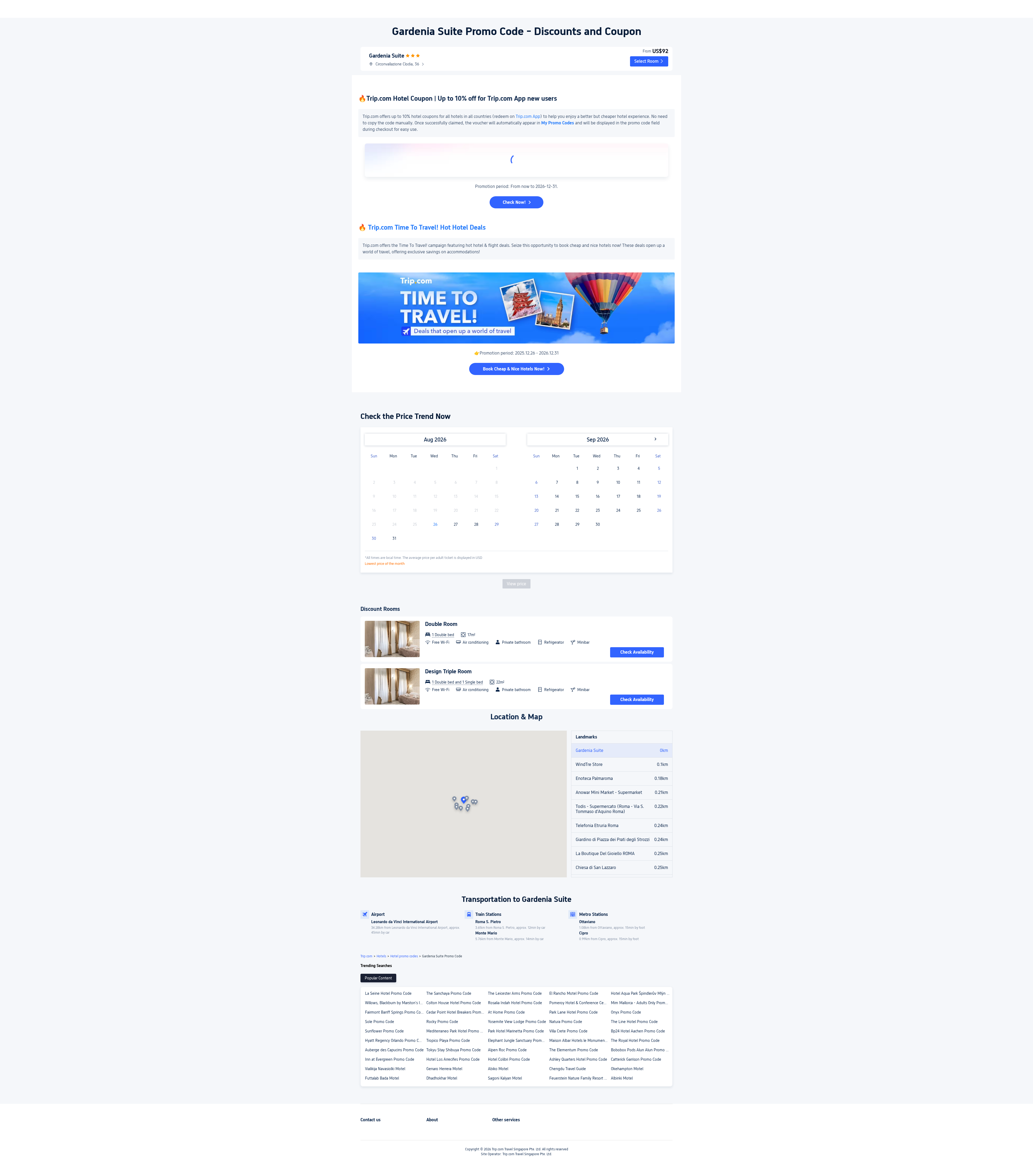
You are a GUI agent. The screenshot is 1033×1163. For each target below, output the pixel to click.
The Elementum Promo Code (573, 1050)
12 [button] (659, 482)
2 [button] (598, 468)
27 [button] (456, 524)
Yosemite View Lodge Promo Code (517, 1022)
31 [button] (394, 538)
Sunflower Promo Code (384, 1031)
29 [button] (497, 524)
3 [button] (618, 468)
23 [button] (598, 510)
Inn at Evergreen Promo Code (389, 1059)
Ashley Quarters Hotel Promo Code (578, 1059)
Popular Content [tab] (378, 978)
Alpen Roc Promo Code (507, 1050)
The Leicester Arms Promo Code (515, 993)
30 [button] (374, 538)
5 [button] (659, 468)
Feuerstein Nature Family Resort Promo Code (579, 1078)
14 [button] (557, 496)
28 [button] (476, 524)
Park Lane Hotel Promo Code (573, 1012)
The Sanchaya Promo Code (448, 993)
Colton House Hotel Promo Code (453, 1003)
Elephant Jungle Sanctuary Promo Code (518, 1040)
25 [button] (639, 510)
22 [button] (577, 510)
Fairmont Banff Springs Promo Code (395, 1012)
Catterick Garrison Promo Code (636, 1059)
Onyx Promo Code (626, 1012)
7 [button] (557, 482)
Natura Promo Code (565, 1022)
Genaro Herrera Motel (444, 1069)
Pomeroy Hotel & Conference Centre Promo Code (579, 1003)
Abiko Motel (498, 1069)
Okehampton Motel (627, 1069)
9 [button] (598, 482)
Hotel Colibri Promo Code (509, 1059)
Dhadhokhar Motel (441, 1078)
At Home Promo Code (506, 1012)
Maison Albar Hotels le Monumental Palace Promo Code (579, 1040)
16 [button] (598, 496)
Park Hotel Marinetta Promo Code (516, 1031)
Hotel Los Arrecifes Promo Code (453, 1059)
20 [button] (537, 510)
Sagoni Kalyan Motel (505, 1078)
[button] (649, 61)
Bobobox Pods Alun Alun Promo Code (641, 1050)
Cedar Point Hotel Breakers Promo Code (456, 1012)
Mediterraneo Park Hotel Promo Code (456, 1031)
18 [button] (639, 496)
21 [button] (557, 510)
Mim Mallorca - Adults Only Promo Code (641, 1003)
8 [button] (577, 482)
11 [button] (638, 482)
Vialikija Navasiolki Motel (385, 1069)
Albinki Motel (622, 1078)
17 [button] (618, 496)
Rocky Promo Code (442, 1022)
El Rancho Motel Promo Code (573, 993)
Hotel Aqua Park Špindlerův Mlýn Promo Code (641, 993)
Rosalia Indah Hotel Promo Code (515, 1003)
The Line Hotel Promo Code (634, 1022)
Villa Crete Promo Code (568, 1031)
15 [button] (577, 496)
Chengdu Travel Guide (567, 1069)
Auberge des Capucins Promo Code (394, 1050)
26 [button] (435, 524)
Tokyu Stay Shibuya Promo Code (453, 1050)
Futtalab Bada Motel (382, 1078)
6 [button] (536, 482)
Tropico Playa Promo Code (448, 1040)
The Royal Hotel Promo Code (635, 1040)
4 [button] (639, 468)
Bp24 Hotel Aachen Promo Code (638, 1031)
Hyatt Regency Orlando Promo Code (395, 1040)
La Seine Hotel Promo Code (388, 993)
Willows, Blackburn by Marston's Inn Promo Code (395, 1003)
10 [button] (618, 482)
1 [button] (577, 468)
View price (516, 583)
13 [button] (536, 496)
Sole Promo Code (379, 1022)
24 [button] (618, 510)
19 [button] (659, 496)
